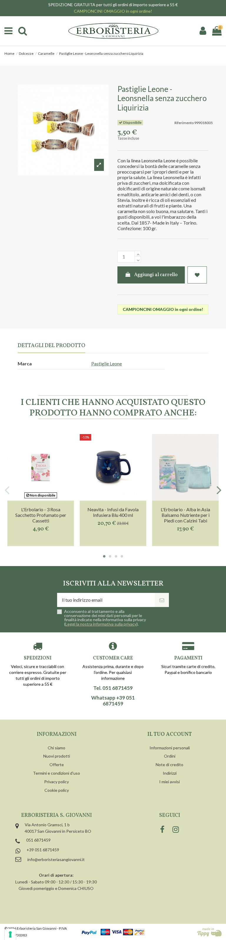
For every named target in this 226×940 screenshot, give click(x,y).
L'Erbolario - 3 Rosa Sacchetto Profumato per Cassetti (40, 515)
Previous (7, 490)
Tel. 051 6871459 (113, 688)
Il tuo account (169, 734)
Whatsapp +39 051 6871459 (113, 701)
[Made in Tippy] (209, 932)
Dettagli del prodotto (51, 346)
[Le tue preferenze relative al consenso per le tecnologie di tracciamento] (10, 934)
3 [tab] (116, 556)
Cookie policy (56, 790)
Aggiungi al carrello (155, 275)
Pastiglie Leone (106, 363)
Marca (25, 363)
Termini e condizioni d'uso (56, 773)
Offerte (56, 764)
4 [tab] (122, 556)
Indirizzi (170, 773)
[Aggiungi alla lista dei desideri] (197, 274)
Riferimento (184, 123)
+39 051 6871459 (42, 849)
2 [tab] (110, 556)
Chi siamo (56, 747)
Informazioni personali (169, 747)
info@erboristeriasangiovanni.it (56, 859)
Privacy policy (56, 781)
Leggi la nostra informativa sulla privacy (101, 623)
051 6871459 (38, 839)
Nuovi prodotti (56, 755)
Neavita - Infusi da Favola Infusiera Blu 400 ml (113, 512)
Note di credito (169, 764)
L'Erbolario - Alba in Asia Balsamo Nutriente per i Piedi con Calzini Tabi (185, 515)
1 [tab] (104, 556)
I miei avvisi (169, 781)
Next (219, 490)
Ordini (169, 755)
